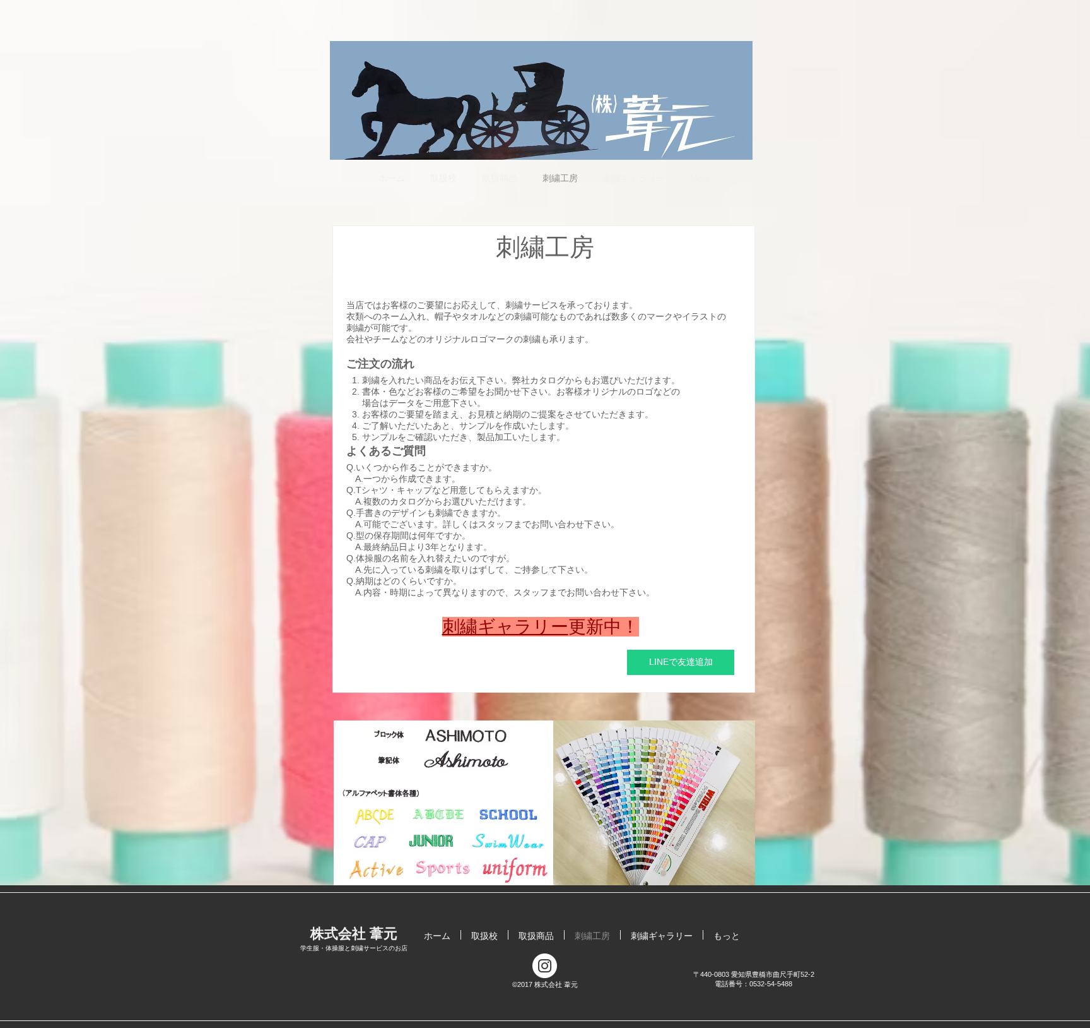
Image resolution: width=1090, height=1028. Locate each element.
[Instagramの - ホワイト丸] (544, 965)
